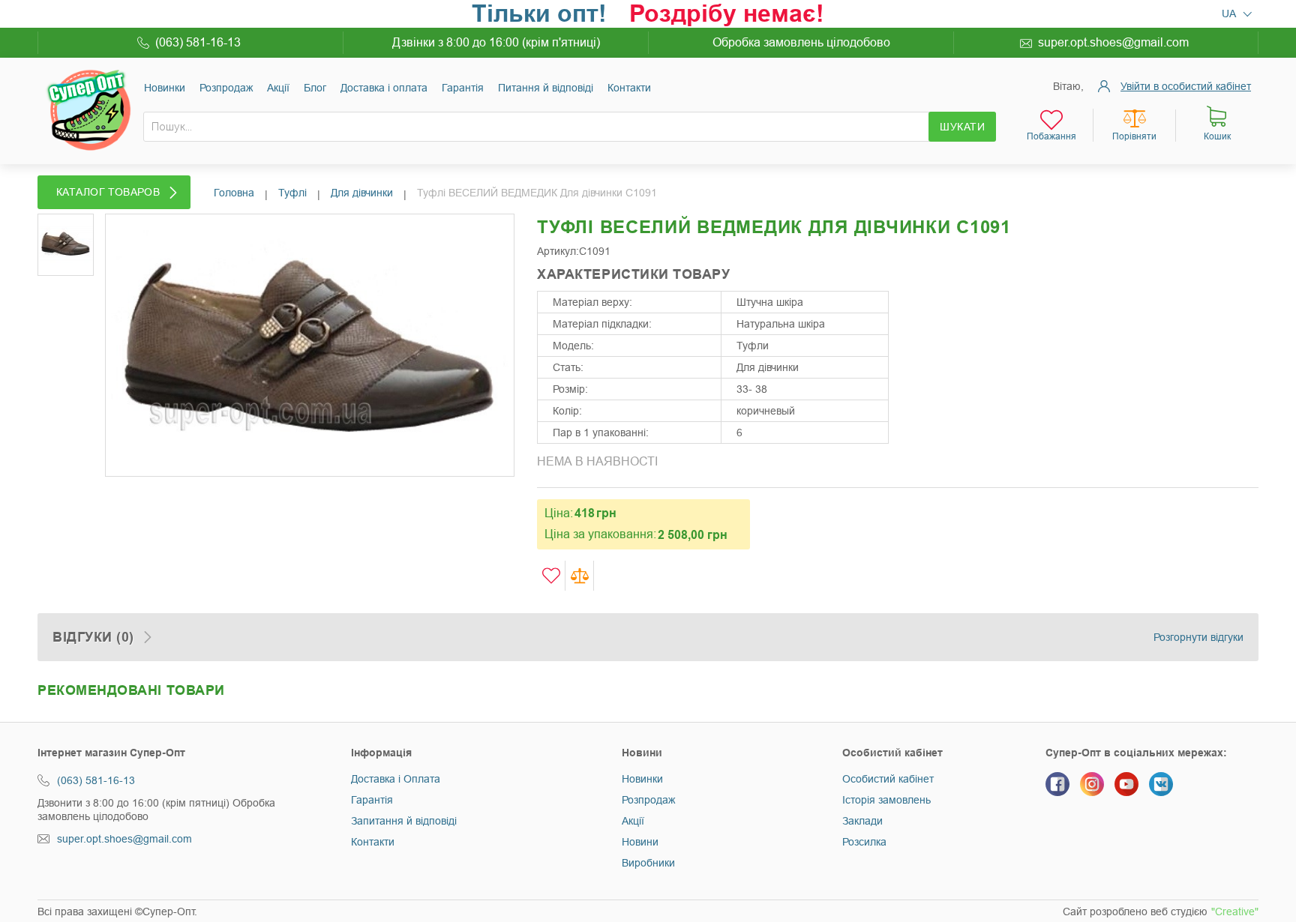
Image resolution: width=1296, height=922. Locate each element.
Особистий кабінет (888, 779)
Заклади (862, 821)
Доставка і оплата (384, 88)
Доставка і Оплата (395, 779)
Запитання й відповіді (404, 821)
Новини (640, 842)
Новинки (164, 88)
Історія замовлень (886, 800)
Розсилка (864, 842)
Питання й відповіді (545, 88)
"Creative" (1234, 912)
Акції (278, 88)
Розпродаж (226, 88)
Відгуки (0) (93, 637)
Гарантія (463, 88)
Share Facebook (922, 294)
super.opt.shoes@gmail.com (1113, 42)
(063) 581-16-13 (198, 42)
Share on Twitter (952, 294)
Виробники (648, 863)
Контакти (629, 88)
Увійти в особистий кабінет (1185, 86)
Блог (315, 88)
